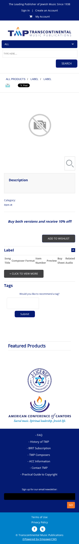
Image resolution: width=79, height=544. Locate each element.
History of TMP (39, 441)
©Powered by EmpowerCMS (39, 539)
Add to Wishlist (58, 238)
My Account (42, 16)
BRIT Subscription (39, 448)
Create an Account (46, 10)
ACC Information (39, 461)
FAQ (39, 435)
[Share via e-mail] (8, 86)
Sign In (25, 10)
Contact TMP (40, 468)
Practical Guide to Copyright (39, 474)
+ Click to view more (24, 273)
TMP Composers (39, 455)
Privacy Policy (39, 522)
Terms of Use (39, 517)
